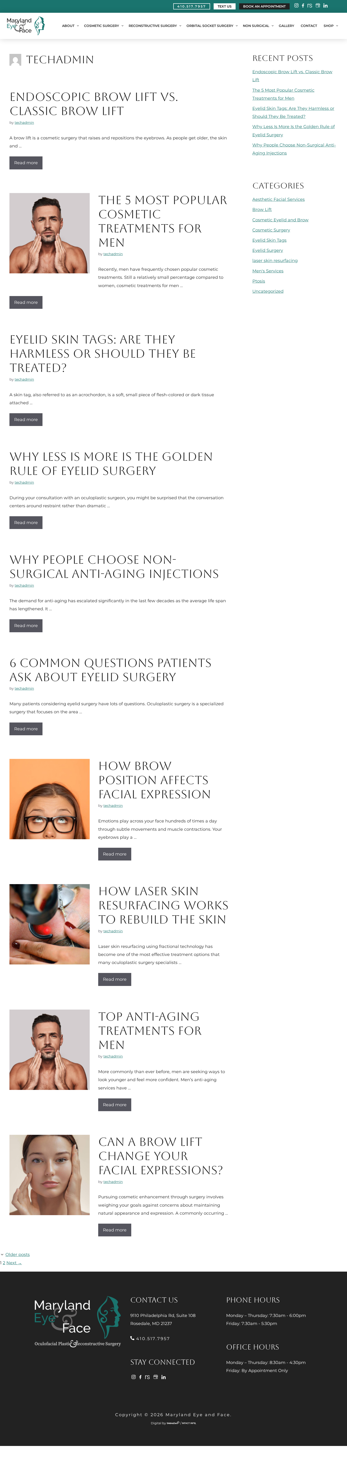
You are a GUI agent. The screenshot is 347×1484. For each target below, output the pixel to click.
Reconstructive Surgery (153, 26)
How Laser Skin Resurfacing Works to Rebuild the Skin (163, 905)
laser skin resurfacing (275, 260)
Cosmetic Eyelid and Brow (280, 220)
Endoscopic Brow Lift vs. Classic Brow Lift (93, 104)
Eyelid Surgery (267, 250)
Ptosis (258, 281)
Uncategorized (268, 291)
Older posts (17, 1254)
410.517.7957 (152, 1338)
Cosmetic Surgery (101, 26)
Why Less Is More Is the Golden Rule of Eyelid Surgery (111, 464)
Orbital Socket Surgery (209, 26)
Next (14, 1262)
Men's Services (268, 271)
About (68, 26)
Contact (309, 26)
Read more (26, 162)
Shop (329, 26)
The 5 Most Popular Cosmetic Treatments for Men (162, 221)
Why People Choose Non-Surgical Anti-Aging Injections (114, 567)
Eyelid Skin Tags (269, 240)
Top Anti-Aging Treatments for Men (150, 1031)
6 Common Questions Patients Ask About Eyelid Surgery (110, 670)
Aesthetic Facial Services (278, 199)
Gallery (286, 26)
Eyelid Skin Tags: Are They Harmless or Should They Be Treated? (102, 353)
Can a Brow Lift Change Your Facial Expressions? (160, 1156)
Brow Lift (262, 209)
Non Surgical (256, 26)
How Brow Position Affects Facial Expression (154, 780)
